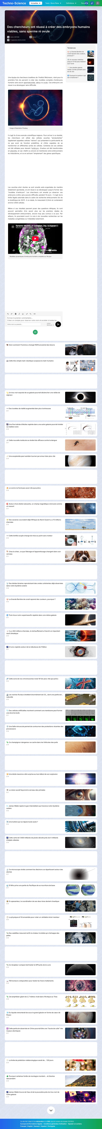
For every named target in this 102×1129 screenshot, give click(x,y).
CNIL (48, 1121)
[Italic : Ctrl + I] (19, 313)
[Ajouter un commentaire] (35, 332)
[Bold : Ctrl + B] (15, 313)
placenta (13, 151)
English (30, 1126)
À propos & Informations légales (31, 1124)
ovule (46, 83)
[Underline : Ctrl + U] (22, 313)
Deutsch (37, 1126)
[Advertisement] (51, 381)
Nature (34, 37)
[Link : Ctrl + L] (34, 313)
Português (51, 1126)
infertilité (31, 219)
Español (44, 1126)
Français (23, 1126)
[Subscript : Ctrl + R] (30, 313)
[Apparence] (92, 3)
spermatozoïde (29, 83)
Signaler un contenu (75, 1124)
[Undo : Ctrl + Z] (8, 313)
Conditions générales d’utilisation (55, 1124)
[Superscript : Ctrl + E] (26, 313)
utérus (38, 83)
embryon (35, 148)
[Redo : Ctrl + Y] (11, 313)
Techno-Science (14, 3)
